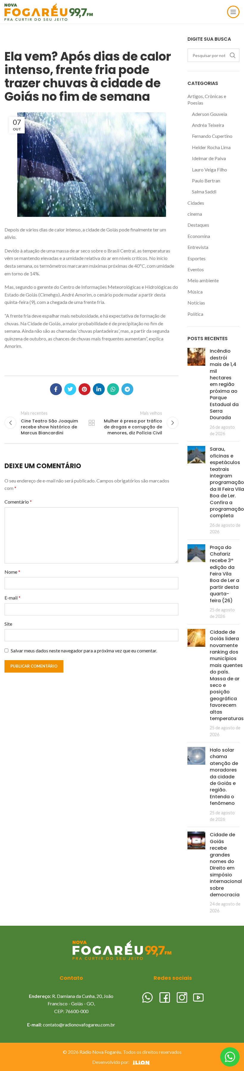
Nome (12, 572)
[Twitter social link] (70, 389)
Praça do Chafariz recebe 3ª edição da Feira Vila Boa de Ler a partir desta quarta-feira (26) (224, 574)
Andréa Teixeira (208, 125)
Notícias (196, 302)
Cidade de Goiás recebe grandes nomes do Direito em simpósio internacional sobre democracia (226, 864)
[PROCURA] (233, 55)
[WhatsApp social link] (113, 389)
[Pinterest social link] (84, 389)
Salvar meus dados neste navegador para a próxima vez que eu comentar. (84, 650)
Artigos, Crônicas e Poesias (206, 99)
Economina (198, 236)
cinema (194, 214)
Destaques (198, 225)
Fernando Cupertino (212, 136)
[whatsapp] (147, 996)
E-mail (12, 597)
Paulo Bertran (206, 180)
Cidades (195, 203)
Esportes (196, 258)
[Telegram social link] (127, 389)
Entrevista (197, 247)
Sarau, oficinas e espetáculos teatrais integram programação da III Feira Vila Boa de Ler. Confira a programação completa (227, 482)
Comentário (18, 501)
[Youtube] (198, 996)
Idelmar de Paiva (209, 158)
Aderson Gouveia (209, 114)
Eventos (195, 269)
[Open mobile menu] (233, 12)
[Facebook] (165, 996)
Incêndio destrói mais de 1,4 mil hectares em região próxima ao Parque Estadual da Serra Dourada (224, 384)
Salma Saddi (204, 191)
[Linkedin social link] (99, 389)
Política (195, 314)
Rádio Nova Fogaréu (100, 1052)
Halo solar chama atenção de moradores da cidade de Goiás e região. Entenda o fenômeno (224, 777)
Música (195, 291)
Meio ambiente (203, 280)
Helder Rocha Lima (211, 147)
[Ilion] (141, 1062)
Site (8, 624)
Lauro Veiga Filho (209, 169)
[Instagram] (182, 996)
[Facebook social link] (56, 389)
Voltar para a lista (91, 423)
